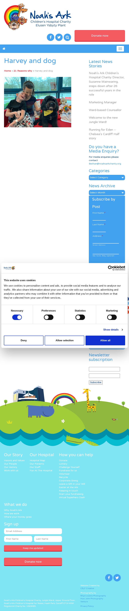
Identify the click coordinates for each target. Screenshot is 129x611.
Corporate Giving (68, 480)
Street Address (99, 245)
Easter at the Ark (68, 487)
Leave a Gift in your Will (72, 484)
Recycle (63, 477)
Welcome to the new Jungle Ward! (103, 120)
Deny (24, 340)
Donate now (99, 35)
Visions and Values (14, 460)
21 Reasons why (23, 70)
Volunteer (64, 473)
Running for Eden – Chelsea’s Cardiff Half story (104, 134)
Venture (84, 601)
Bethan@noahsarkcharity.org (105, 163)
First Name (99, 213)
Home (7, 70)
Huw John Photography (91, 598)
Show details (111, 329)
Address (98, 236)
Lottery (63, 463)
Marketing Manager (103, 102)
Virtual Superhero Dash (72, 497)
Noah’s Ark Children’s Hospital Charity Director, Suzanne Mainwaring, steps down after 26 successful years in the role (106, 84)
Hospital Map (37, 460)
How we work (11, 513)
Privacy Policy (87, 606)
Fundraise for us (68, 470)
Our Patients (37, 463)
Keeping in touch (68, 490)
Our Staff (35, 467)
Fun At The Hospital (41, 470)
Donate (63, 460)
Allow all (105, 340)
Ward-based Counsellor (105, 110)
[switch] (48, 317)
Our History (10, 467)
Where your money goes (18, 516)
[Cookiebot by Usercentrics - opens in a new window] (110, 268)
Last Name (99, 224)
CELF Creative (87, 588)
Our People (10, 463)
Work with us (11, 470)
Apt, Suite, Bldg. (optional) (103, 256)
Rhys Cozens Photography (93, 596)
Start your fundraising (71, 494)
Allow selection (65, 340)
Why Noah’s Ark (13, 510)
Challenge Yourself (69, 467)
